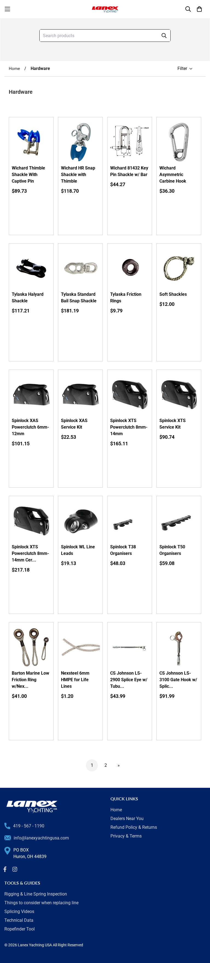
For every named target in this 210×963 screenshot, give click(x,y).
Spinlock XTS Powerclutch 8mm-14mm (128, 427)
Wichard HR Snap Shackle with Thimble (78, 174)
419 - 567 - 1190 (28, 826)
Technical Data (18, 920)
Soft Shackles (173, 294)
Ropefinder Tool (19, 929)
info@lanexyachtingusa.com (41, 838)
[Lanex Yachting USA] (105, 9)
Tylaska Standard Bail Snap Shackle (79, 297)
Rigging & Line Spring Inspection (35, 894)
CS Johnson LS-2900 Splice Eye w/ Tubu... (128, 680)
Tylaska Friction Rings (125, 297)
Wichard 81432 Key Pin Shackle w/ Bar (129, 171)
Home (14, 68)
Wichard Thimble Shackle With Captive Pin (28, 174)
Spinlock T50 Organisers (172, 550)
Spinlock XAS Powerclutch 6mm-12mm (30, 427)
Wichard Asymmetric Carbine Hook (172, 174)
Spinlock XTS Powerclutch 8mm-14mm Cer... (30, 553)
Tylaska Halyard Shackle (27, 297)
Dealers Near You (127, 818)
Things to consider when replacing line (41, 902)
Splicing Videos (19, 911)
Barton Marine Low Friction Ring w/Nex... (30, 680)
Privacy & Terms (126, 836)
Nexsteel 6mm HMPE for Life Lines (75, 680)
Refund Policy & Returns (133, 827)
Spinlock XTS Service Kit (172, 424)
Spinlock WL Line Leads (78, 550)
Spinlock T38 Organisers (123, 550)
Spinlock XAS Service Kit (74, 424)
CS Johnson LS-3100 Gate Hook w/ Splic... (178, 680)
